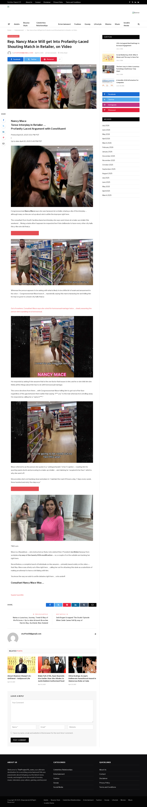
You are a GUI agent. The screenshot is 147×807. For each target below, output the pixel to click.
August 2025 (107, 173)
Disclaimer (47, 2)
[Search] (138, 24)
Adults (17, 24)
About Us (29, 2)
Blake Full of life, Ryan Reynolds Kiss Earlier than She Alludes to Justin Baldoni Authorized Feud (51, 678)
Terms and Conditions (73, 2)
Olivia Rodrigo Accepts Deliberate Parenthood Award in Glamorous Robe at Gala (82, 678)
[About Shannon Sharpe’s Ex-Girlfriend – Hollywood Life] (21, 664)
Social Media (58, 787)
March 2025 (107, 195)
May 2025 (106, 186)
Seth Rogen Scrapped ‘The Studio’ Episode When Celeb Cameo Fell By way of (72, 619)
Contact (38, 2)
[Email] (3, 143)
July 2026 (105, 125)
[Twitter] (3, 126)
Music (117, 24)
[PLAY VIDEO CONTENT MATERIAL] (25, 233)
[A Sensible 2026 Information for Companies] (108, 83)
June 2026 (106, 130)
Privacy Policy (58, 2)
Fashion (77, 24)
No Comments (52, 53)
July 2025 (105, 178)
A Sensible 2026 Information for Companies (127, 81)
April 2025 (106, 191)
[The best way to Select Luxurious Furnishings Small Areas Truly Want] (108, 69)
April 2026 (106, 139)
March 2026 (107, 143)
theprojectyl (25, 800)
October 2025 (107, 165)
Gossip (87, 24)
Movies (108, 24)
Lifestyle (98, 24)
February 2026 (107, 147)
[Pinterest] (3, 137)
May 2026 (106, 134)
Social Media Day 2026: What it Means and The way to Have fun (127, 56)
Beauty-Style (26, 24)
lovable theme (127, 24)
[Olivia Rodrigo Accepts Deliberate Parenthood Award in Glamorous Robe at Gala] (82, 664)
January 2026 (107, 152)
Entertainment (64, 24)
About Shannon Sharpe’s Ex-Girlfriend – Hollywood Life (19, 677)
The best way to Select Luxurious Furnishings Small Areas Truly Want (127, 69)
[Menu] (9, 24)
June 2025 (106, 182)
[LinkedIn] (3, 131)
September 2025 (108, 169)
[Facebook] (3, 120)
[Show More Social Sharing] (59, 59)
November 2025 (108, 160)
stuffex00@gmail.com (23, 53)
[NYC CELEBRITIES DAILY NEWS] (14, 12)
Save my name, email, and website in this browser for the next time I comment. (43, 733)
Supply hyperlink (17, 595)
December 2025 (108, 156)
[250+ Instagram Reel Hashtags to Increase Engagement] (108, 46)
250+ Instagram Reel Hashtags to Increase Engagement (127, 44)
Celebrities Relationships (42, 24)
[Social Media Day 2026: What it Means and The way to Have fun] (108, 58)
